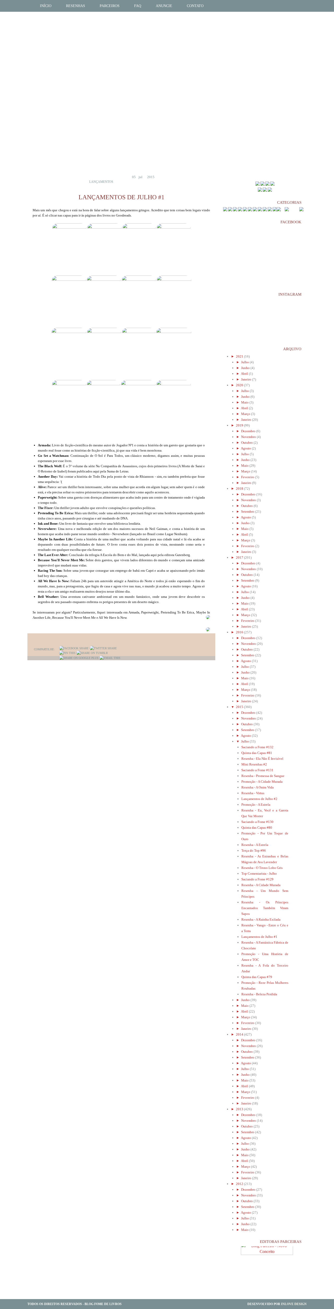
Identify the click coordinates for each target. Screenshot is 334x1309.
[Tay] (262, 184)
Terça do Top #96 (253, 850)
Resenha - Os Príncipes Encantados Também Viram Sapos (264, 908)
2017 (240, 557)
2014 (240, 1034)
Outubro (247, 443)
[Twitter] (103, 648)
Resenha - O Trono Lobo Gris (262, 868)
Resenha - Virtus (252, 793)
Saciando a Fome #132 (257, 747)
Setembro (248, 511)
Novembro (249, 437)
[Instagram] (270, 190)
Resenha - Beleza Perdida (259, 994)
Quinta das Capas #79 (256, 977)
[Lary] (272, 184)
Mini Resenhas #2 (254, 764)
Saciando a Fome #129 (257, 879)
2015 (240, 707)
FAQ (137, 6)
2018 (240, 488)
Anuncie (164, 6)
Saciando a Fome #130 (257, 822)
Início (45, 6)
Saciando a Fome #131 (257, 770)
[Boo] (267, 184)
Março (246, 414)
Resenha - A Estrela (254, 845)
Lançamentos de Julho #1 (259, 937)
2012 (240, 1184)
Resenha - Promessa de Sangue (262, 776)
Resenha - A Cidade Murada (261, 885)
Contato (195, 6)
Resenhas (75, 6)
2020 (240, 385)
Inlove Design (294, 1304)
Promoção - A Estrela (255, 805)
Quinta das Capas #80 (256, 827)
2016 (240, 632)
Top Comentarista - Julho (259, 873)
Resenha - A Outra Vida (257, 787)
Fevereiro (248, 477)
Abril (245, 374)
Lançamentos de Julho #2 (259, 799)
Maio (245, 402)
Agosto (246, 448)
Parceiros (110, 6)
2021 (240, 356)
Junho (245, 368)
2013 (240, 1109)
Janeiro (246, 379)
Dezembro (248, 431)
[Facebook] (74, 648)
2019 (240, 425)
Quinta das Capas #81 (256, 753)
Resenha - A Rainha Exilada (261, 919)
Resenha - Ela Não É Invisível (262, 759)
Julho (245, 362)
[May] (257, 184)
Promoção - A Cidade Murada (262, 782)
